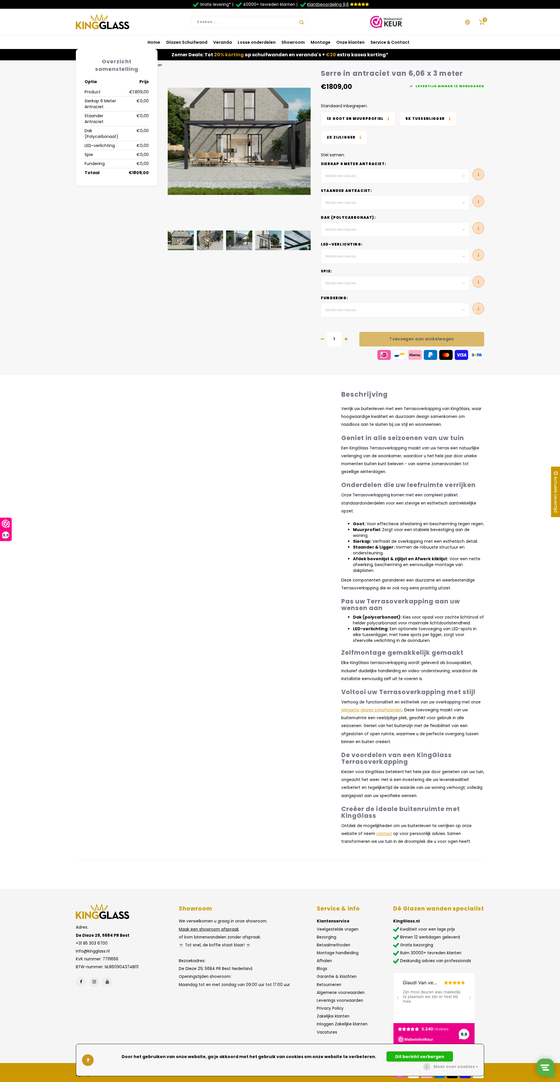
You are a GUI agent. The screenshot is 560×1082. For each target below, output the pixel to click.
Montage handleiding (337, 953)
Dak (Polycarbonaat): (348, 217)
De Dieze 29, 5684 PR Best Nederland (215, 968)
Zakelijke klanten (333, 1016)
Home (154, 42)
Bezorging (326, 937)
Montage (320, 42)
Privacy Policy (330, 1008)
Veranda (222, 42)
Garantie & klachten (337, 976)
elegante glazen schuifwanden (371, 710)
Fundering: (334, 298)
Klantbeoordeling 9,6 (328, 4)
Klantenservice (333, 921)
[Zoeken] (301, 22)
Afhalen (324, 961)
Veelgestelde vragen (337, 929)
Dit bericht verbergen (419, 1057)
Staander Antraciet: (346, 190)
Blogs (322, 968)
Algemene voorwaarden (341, 992)
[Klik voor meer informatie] (358, 119)
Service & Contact (390, 42)
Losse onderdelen (257, 42)
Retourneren (329, 985)
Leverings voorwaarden (340, 1000)
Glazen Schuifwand (186, 42)
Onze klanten (350, 42)
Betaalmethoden (333, 945)
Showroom (293, 42)
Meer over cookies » (455, 1066)
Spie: (326, 271)
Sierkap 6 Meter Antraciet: (353, 164)
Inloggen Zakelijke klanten (342, 1024)
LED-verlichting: (342, 244)
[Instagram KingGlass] (94, 982)
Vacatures (327, 1032)
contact (384, 833)
